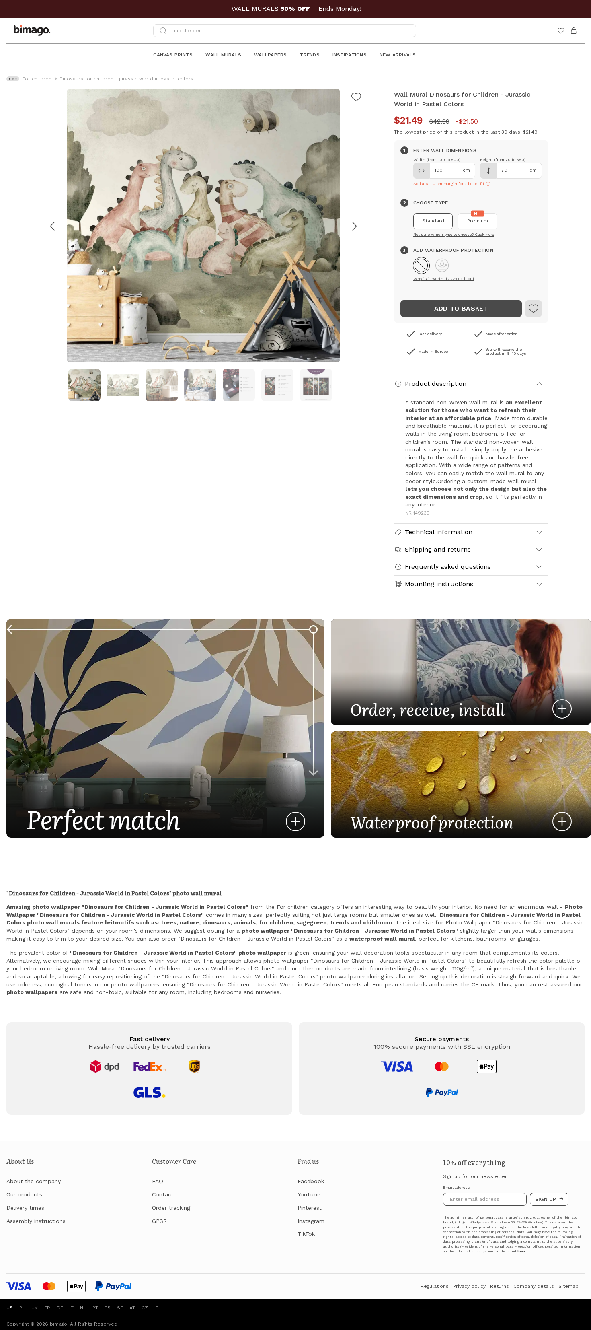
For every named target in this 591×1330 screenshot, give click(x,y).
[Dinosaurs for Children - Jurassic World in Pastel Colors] (533, 308)
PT (95, 1308)
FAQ (157, 1181)
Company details (533, 1286)
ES (108, 1308)
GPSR (159, 1221)
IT (72, 1308)
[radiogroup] (471, 221)
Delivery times (25, 1207)
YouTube (309, 1194)
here (521, 1251)
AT (132, 1308)
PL (22, 1308)
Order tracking (171, 1207)
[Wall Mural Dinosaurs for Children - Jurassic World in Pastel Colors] (356, 98)
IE (156, 1308)
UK (34, 1308)
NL (83, 1308)
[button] (421, 265)
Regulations (435, 1286)
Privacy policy (469, 1286)
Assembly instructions (36, 1221)
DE (60, 1308)
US (9, 1308)
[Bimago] (33, 30)
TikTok (306, 1234)
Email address (456, 1188)
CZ (145, 1308)
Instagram (311, 1221)
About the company (33, 1181)
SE (120, 1308)
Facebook (311, 1181)
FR (47, 1308)
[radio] (433, 221)
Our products (24, 1194)
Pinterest (310, 1207)
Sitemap (568, 1286)
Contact (163, 1194)
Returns (499, 1286)
